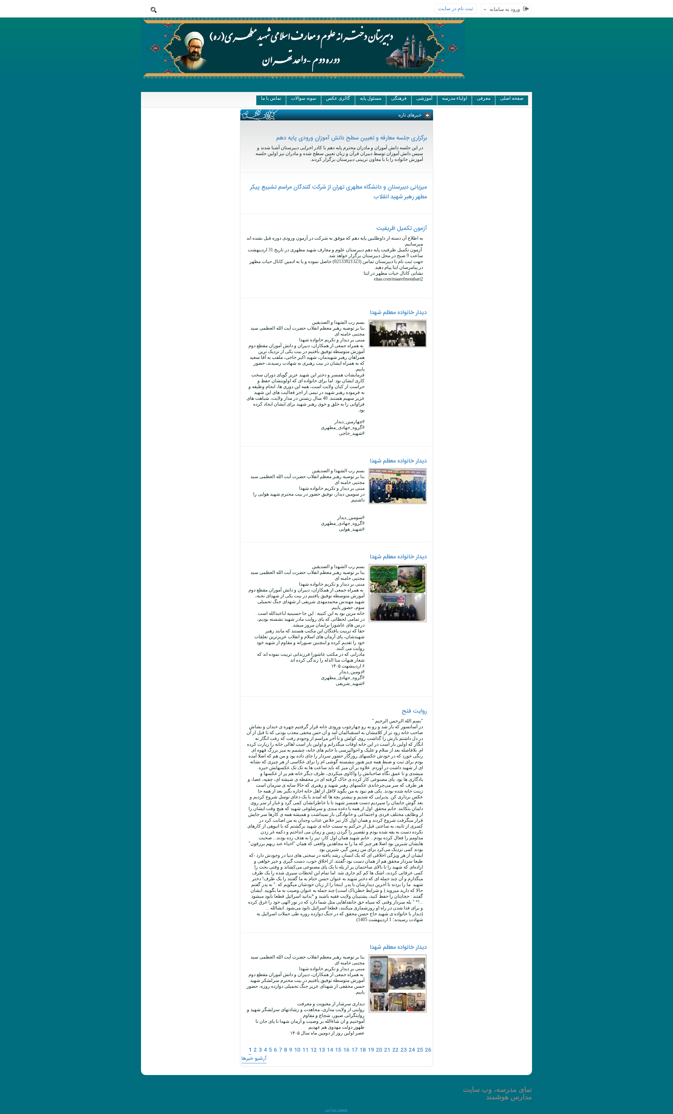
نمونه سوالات (303, 98)
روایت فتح (414, 711)
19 (371, 1050)
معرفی (483, 98)
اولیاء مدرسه (454, 98)
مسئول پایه (370, 98)
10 (297, 1050)
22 (395, 1050)
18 (362, 1050)
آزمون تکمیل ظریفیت (401, 228)
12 (313, 1050)
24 (412, 1050)
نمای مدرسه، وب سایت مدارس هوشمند (497, 1093)
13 (322, 1050)
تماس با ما (271, 98)
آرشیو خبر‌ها (253, 1058)
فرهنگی (399, 98)
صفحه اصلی (511, 98)
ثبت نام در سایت (455, 8)
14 (330, 1050)
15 (338, 1050)
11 (305, 1050)
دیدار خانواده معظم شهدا (398, 313)
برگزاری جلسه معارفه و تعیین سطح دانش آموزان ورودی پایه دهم (351, 138)
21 (387, 1050)
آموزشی (424, 98)
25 (420, 1050)
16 (346, 1050)
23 (403, 1050)
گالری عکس (338, 98)
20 (379, 1050)
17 (354, 1050)
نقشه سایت (336, 1109)
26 (428, 1050)
